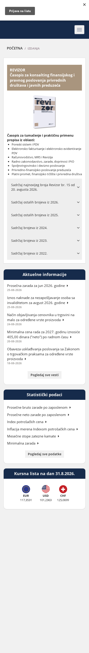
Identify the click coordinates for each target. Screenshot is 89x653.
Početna (15, 48)
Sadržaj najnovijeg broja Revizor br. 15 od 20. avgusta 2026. (43, 187)
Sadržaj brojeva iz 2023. (29, 240)
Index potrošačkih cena (25, 421)
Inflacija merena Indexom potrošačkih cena (41, 429)
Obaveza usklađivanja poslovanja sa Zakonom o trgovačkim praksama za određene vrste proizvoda (43, 354)
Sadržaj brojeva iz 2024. (29, 228)
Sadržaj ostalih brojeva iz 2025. (35, 215)
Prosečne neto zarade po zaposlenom (37, 414)
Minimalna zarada (21, 443)
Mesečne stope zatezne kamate (32, 436)
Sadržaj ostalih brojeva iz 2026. (35, 202)
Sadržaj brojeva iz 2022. (29, 253)
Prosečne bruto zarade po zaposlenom (37, 407)
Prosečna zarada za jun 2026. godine (36, 285)
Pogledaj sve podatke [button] (44, 454)
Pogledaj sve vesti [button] (45, 375)
